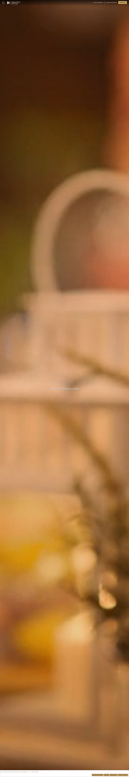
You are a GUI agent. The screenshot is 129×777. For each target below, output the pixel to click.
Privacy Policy (30, 771)
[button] (3, 3)
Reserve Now (122, 2)
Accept (106, 775)
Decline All (113, 775)
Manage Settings (97, 775)
